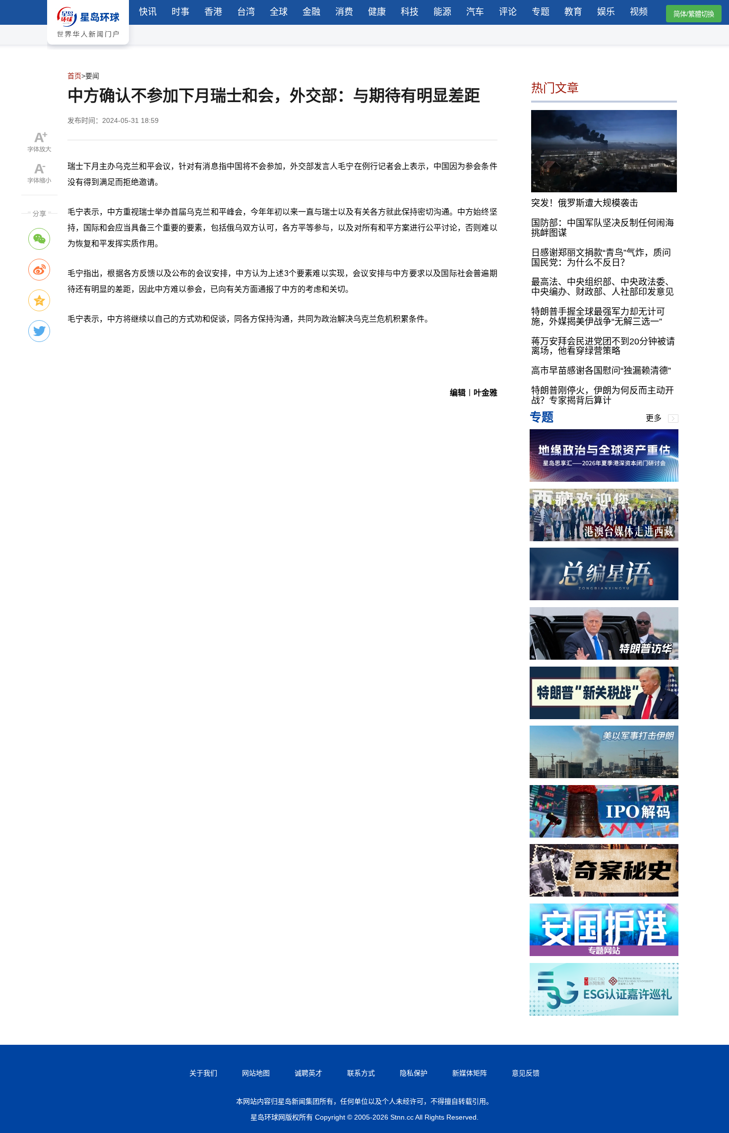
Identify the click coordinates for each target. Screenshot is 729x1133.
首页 (74, 76)
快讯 (148, 12)
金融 (311, 12)
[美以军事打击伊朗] (604, 775)
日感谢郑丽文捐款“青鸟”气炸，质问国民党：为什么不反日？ (601, 258)
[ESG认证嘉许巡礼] (604, 1013)
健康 (377, 12)
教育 (573, 12)
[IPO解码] (604, 835)
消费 (344, 12)
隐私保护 (413, 1073)
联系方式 (361, 1073)
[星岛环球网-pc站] (88, 47)
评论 (508, 12)
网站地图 (256, 1073)
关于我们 (203, 1073)
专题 (540, 12)
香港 (213, 12)
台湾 (246, 12)
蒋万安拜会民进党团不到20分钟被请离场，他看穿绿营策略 (603, 346)
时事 (180, 12)
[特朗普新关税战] (604, 716)
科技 (410, 12)
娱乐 (606, 12)
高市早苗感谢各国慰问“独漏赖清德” (601, 371)
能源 (442, 12)
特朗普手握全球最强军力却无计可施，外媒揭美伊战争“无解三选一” (598, 317)
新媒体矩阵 (469, 1073)
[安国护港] (604, 953)
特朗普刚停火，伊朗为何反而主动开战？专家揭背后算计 (602, 395)
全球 (279, 12)
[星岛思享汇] (604, 479)
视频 (639, 12)
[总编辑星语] (604, 597)
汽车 (475, 12)
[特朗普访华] (604, 657)
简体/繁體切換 (693, 14)
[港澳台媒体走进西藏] (604, 538)
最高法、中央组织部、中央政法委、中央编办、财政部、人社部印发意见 (602, 287)
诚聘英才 (308, 1073)
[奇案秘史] (604, 894)
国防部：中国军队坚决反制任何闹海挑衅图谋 (602, 228)
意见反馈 (526, 1073)
